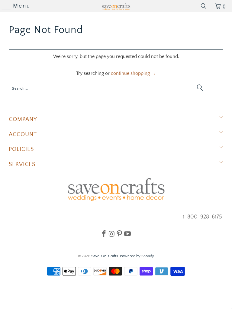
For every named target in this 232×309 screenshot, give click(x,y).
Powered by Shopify (137, 256)
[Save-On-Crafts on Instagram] (111, 233)
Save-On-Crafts (104, 256)
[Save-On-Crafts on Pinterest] (119, 233)
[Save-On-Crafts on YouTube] (127, 233)
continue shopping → (133, 73)
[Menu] (4, 6)
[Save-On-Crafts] (116, 6)
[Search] (203, 6)
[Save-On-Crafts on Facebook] (104, 233)
